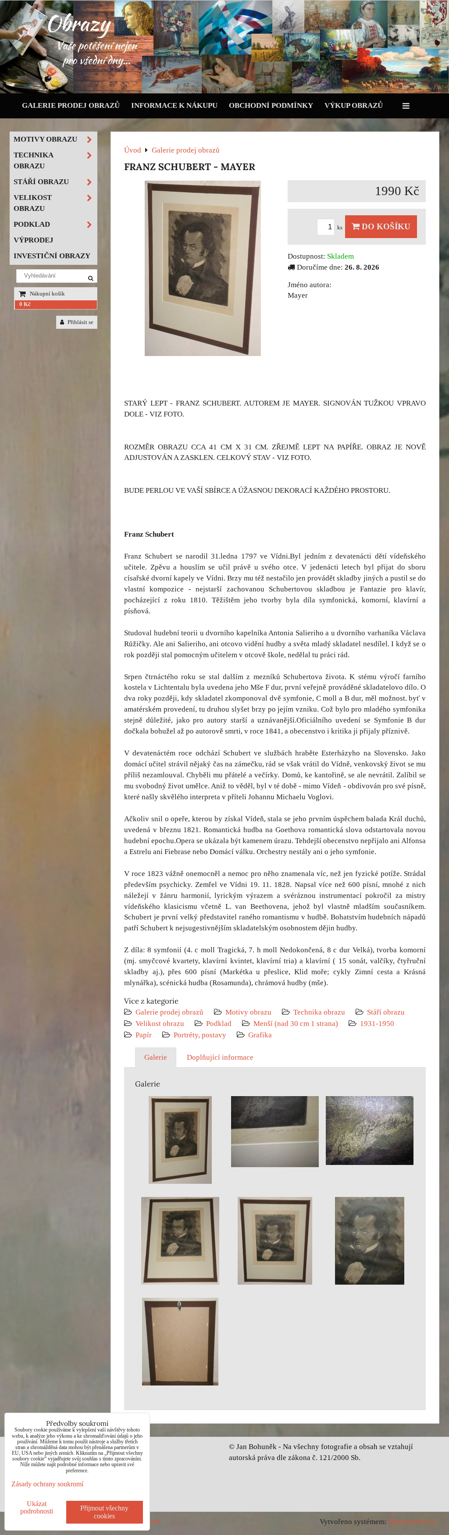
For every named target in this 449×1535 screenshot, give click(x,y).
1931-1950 (377, 1023)
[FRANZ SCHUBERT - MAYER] (203, 270)
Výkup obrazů (353, 105)
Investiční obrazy (52, 256)
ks (340, 227)
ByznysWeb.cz (411, 1521)
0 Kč (25, 304)
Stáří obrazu (386, 1012)
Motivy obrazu (248, 1012)
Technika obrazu (319, 1012)
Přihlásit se (79, 322)
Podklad (219, 1023)
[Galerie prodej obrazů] (224, 91)
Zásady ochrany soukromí (47, 1484)
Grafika (260, 1035)
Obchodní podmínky (271, 105)
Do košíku (385, 226)
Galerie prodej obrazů (71, 105)
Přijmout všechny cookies (104, 1512)
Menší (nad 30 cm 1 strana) (296, 1023)
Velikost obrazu (159, 1023)
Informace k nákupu (174, 105)
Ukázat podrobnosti (36, 1507)
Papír (143, 1035)
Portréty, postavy (200, 1035)
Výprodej (33, 240)
